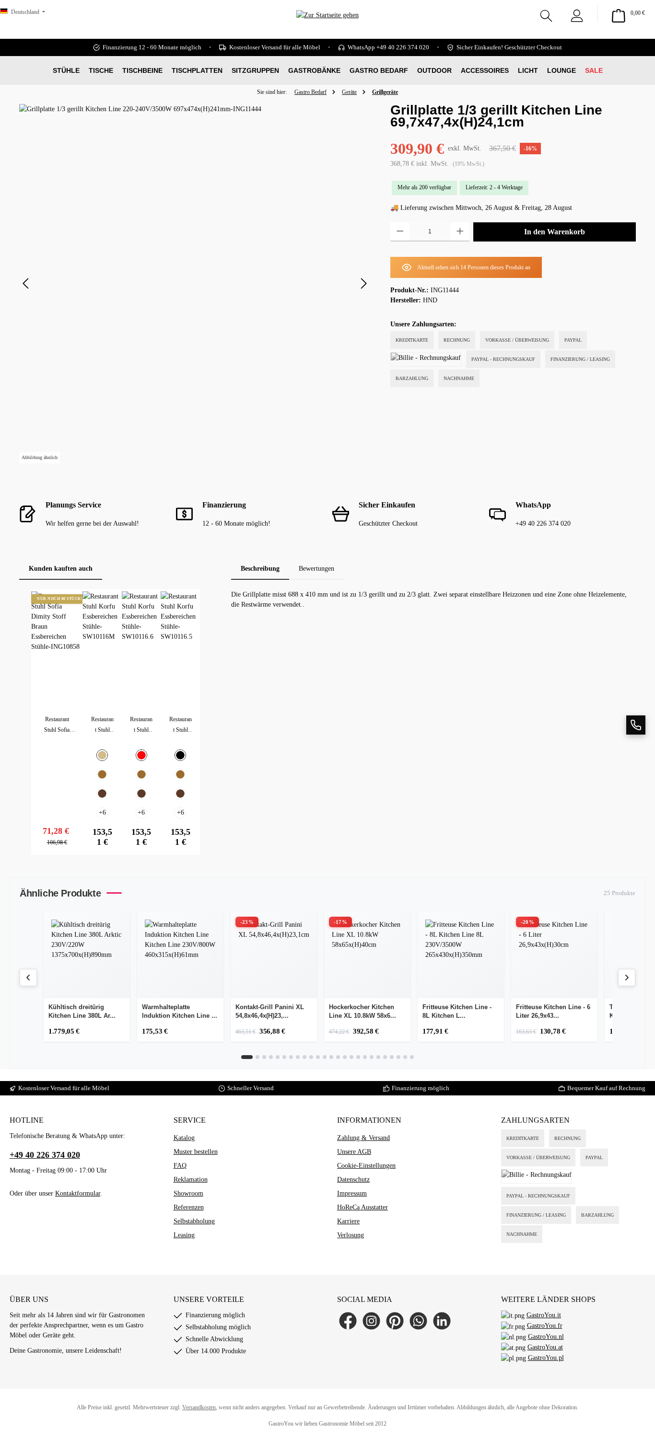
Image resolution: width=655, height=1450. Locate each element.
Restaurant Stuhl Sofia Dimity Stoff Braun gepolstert (57, 725)
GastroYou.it (543, 1315)
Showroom (188, 1193)
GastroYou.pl (546, 1357)
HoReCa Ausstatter (362, 1207)
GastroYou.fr (544, 1325)
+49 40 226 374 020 (45, 1155)
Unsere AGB (354, 1151)
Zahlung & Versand (363, 1137)
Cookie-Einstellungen (366, 1165)
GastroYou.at (545, 1347)
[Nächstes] (363, 283)
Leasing (184, 1235)
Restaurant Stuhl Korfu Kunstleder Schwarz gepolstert (180, 725)
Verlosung (350, 1235)
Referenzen (189, 1207)
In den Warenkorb (554, 232)
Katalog (184, 1137)
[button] (635, 725)
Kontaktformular (77, 1193)
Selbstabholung (194, 1221)
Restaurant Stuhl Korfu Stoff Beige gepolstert (102, 725)
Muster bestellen (196, 1151)
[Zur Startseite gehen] (327, 29)
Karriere (348, 1221)
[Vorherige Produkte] (28, 977)
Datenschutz (353, 1179)
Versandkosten (199, 1407)
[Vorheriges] (26, 283)
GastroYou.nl (546, 1336)
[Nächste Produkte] (626, 977)
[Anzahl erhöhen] (460, 232)
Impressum (352, 1193)
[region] (195, 283)
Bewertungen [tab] (316, 568)
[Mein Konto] (577, 13)
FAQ (180, 1165)
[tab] (260, 568)
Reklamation (191, 1179)
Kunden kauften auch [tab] (61, 568)
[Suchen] (546, 13)
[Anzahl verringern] (400, 232)
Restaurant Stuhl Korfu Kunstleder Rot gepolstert (141, 725)
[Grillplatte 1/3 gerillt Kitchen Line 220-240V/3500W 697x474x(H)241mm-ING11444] (195, 283)
